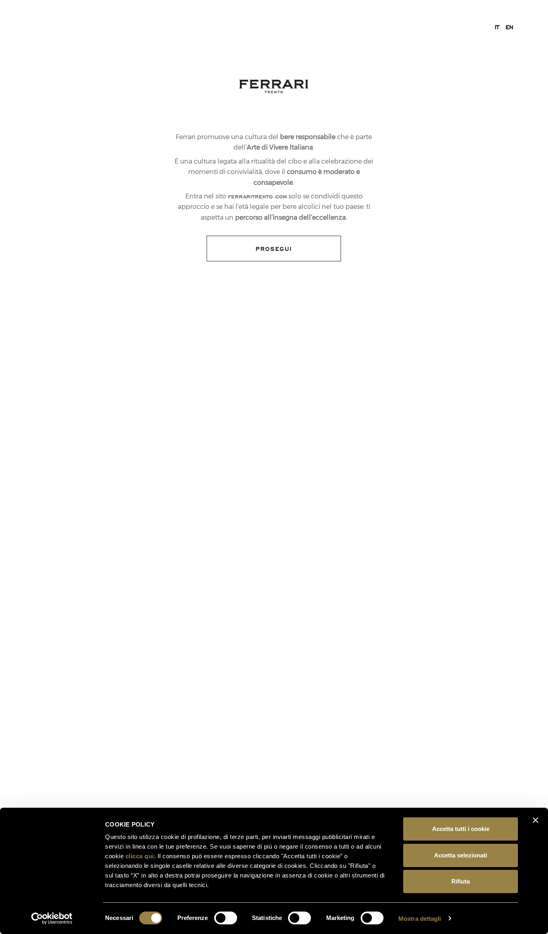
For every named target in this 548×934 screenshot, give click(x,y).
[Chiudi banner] (535, 820)
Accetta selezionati (460, 855)
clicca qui (140, 856)
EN (509, 26)
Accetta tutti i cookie (460, 828)
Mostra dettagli (419, 918)
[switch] (225, 918)
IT (497, 26)
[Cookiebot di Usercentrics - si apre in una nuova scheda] (52, 918)
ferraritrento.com (257, 196)
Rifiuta (460, 881)
